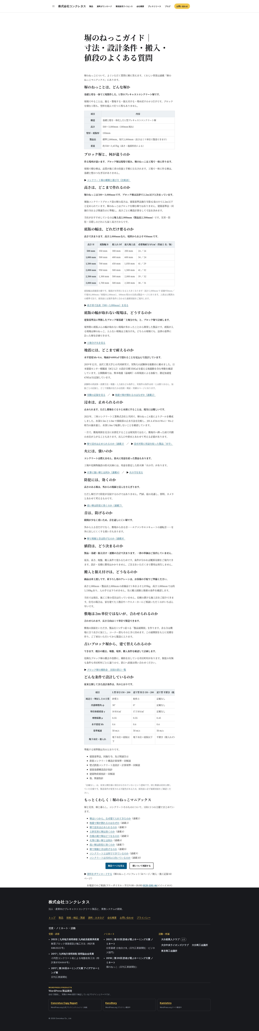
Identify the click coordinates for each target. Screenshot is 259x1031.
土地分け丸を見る (96, 342)
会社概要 (112, 917)
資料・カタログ (96, 917)
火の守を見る (136, 472)
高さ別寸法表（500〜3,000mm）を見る (107, 305)
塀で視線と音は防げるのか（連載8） (106, 538)
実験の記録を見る (96, 394)
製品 (61, 917)
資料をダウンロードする (99, 873)
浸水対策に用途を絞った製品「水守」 (153, 443)
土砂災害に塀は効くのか (102, 831)
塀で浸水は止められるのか (103, 827)
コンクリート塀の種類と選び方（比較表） (109, 180)
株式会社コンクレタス (72, 6)
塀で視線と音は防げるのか (103, 849)
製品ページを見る (116, 865)
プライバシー (144, 917)
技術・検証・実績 (76, 917)
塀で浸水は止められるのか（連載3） (105, 443)
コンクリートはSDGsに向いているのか (110, 857)
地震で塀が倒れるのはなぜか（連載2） (135, 394)
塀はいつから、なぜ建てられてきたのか (110, 818)
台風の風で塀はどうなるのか (104, 836)
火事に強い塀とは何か (101, 840)
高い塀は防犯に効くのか (102, 844)
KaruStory (111, 1003)
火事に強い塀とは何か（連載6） (103, 472)
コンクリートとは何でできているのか (109, 853)
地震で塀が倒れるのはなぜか (104, 822)
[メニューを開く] (53, 6)
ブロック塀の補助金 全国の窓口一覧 (106, 669)
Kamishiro (165, 1003)
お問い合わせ (127, 917)
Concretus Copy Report (64, 1003)
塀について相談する (141, 865)
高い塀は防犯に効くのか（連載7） (105, 505)
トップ (52, 917)
